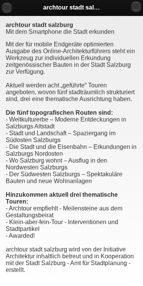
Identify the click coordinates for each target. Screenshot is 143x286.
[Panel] (136, 6)
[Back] (7, 8)
